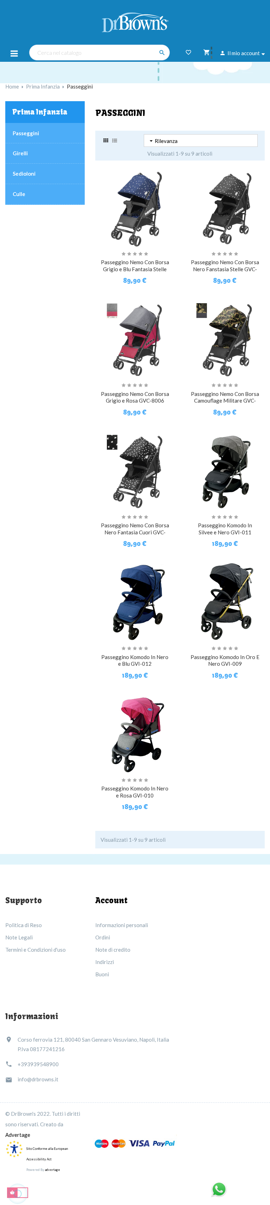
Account (111, 900)
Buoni (102, 974)
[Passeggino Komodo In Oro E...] (225, 601)
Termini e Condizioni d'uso (35, 949)
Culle (19, 194)
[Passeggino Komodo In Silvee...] (225, 469)
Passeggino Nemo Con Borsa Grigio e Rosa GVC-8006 (135, 397)
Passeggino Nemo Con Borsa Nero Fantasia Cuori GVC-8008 (135, 532)
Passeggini (26, 133)
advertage (52, 1170)
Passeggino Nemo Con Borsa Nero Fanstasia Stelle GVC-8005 (225, 269)
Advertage (17, 1135)
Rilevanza (163, 140)
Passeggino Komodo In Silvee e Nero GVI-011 (225, 528)
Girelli (20, 153)
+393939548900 (38, 1064)
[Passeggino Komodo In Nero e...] (135, 601)
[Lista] (114, 140)
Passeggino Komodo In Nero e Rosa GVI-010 (134, 792)
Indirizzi (104, 962)
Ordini (102, 937)
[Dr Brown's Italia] (135, 21)
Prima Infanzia (39, 112)
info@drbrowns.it (38, 1079)
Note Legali (19, 937)
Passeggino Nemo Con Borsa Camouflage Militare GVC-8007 (225, 401)
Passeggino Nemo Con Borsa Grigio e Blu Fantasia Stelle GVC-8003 (135, 269)
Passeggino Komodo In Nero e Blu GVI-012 (134, 660)
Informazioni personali (121, 925)
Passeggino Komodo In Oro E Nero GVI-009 (225, 660)
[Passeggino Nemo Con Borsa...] (135, 206)
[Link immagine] (135, 1143)
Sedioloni (24, 173)
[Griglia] (105, 140)
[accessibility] (14, 1148)
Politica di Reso (23, 925)
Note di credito (112, 949)
